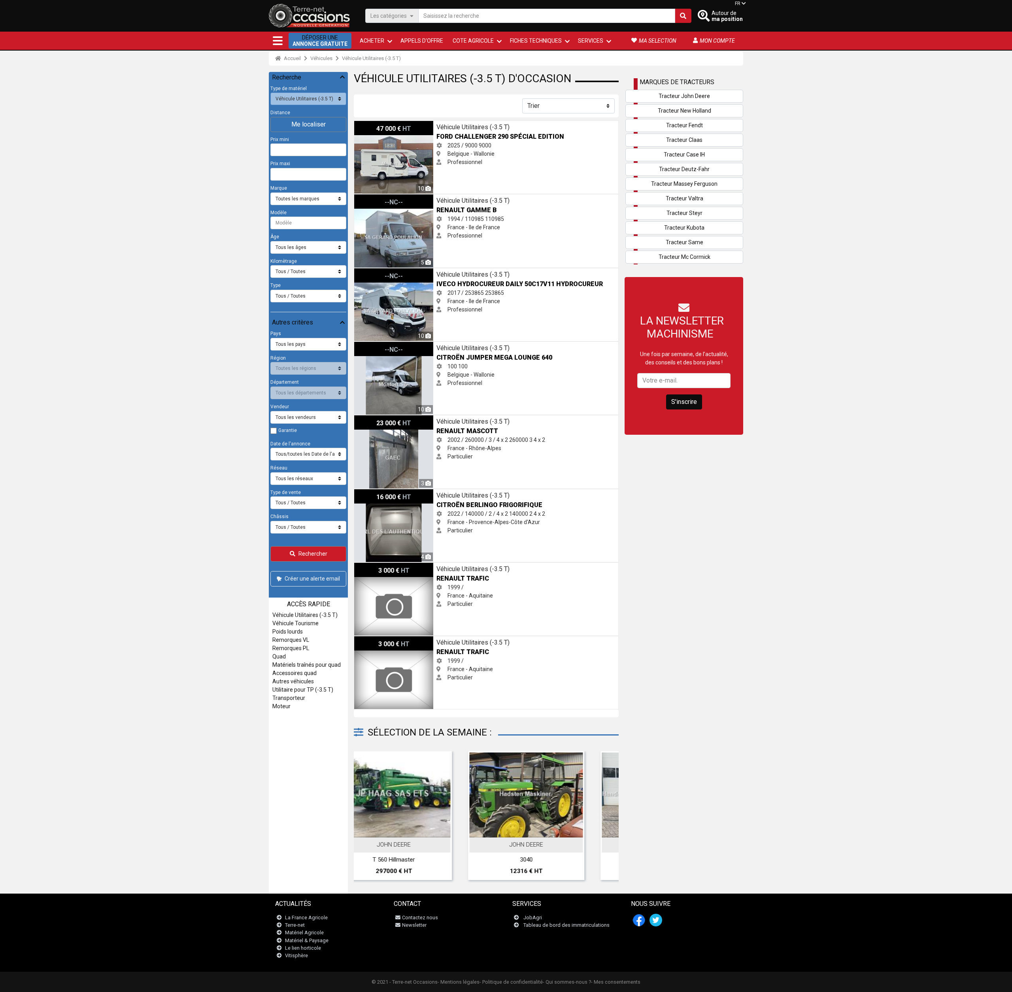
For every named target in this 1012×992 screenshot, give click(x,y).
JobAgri (532, 917)
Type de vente (285, 492)
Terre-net (295, 925)
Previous (370, 818)
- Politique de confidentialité (511, 982)
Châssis (279, 516)
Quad (279, 656)
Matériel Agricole (304, 932)
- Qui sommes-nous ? (567, 982)
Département (284, 382)
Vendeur (279, 406)
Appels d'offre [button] (421, 41)
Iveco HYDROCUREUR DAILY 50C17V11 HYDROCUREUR (422, 272)
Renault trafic (371, 567)
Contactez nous (420, 917)
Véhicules (321, 58)
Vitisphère (296, 955)
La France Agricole (306, 917)
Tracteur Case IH (684, 154)
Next (602, 818)
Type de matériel (288, 88)
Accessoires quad (294, 673)
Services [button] (590, 41)
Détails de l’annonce (424, 829)
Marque (278, 188)
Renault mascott (375, 419)
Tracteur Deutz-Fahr (684, 169)
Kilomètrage (283, 261)
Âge (274, 237)
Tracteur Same (684, 242)
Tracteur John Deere (684, 96)
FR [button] (737, 3)
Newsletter (414, 925)
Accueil (292, 58)
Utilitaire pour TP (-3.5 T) (302, 689)
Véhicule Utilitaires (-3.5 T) (371, 58)
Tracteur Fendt (684, 125)
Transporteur (288, 698)
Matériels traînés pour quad (306, 665)
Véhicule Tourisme (295, 623)
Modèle (278, 212)
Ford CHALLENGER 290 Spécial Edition (401, 125)
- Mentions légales (459, 982)
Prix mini (279, 139)
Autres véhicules (293, 681)
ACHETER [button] (372, 41)
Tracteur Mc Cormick (684, 257)
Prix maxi (280, 163)
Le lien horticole (303, 948)
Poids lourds (287, 631)
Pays (275, 333)
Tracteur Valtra (684, 198)
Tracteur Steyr (684, 213)
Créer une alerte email (312, 578)
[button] (278, 40)
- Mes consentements (615, 982)
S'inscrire (684, 401)
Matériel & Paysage (307, 940)
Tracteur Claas (684, 140)
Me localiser (308, 124)
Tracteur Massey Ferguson (684, 184)
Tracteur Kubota (684, 227)
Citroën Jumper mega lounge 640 (396, 346)
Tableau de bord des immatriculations (566, 925)
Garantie (287, 430)
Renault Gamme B (377, 198)
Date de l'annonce (290, 444)
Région (278, 358)
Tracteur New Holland (684, 110)
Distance (280, 112)
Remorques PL (290, 648)
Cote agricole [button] (473, 41)
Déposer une (320, 40)
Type (275, 285)
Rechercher (312, 554)
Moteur (281, 706)
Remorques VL (290, 640)
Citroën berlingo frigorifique (388, 493)
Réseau (278, 468)
